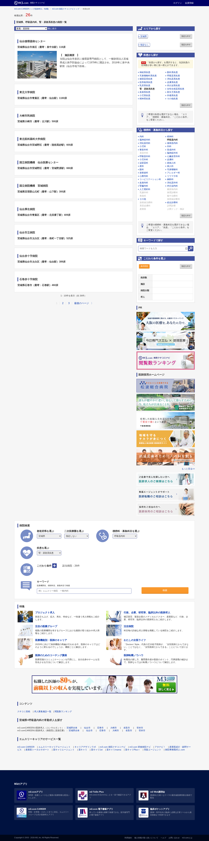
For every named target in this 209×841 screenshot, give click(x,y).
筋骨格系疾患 (146, 82)
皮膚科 (170, 159)
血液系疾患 (145, 92)
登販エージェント (152, 749)
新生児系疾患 (173, 92)
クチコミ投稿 (23, 711)
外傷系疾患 (172, 95)
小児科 (143, 146)
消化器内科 (145, 143)
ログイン (177, 3)
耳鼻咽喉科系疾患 (148, 75)
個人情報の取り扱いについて (146, 838)
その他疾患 (172, 98)
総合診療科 (172, 202)
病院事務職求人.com (175, 749)
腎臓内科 (144, 186)
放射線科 (144, 172)
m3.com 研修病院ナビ (140, 747)
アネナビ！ (160, 747)
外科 (169, 146)
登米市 (140, 727)
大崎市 (113, 727)
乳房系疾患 (145, 85)
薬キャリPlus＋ (132, 749)
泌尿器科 (144, 163)
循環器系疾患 (146, 79)
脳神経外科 (172, 153)
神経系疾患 (145, 72)
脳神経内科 (145, 139)
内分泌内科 (172, 186)
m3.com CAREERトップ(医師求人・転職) (31, 9)
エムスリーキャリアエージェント (54, 747)
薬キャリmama (113, 749)
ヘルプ (163, 838)
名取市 (126, 727)
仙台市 (87, 727)
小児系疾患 (145, 95)
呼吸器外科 (145, 156)
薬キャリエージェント (64, 749)
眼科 (142, 169)
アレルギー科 (173, 172)
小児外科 (144, 159)
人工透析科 (145, 189)
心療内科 (144, 176)
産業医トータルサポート (37, 749)
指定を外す (186, 36)
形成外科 (171, 149)
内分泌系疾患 (173, 85)
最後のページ (81, 303)
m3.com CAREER (25, 747)
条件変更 (144, 266)
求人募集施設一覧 (42, 711)
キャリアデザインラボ (85, 747)
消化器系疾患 (173, 79)
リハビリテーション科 (150, 179)
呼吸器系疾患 (173, 75)
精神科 (170, 136)
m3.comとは (187, 838)
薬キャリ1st (97, 749)
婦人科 (170, 166)
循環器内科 (172, 143)
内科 (142, 136)
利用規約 (128, 838)
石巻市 (100, 727)
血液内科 (144, 182)
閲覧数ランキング (63, 711)
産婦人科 (171, 163)
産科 (142, 166)
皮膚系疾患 (172, 82)
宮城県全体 (72, 727)
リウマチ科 (172, 176)
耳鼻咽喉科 (172, 169)
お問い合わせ (174, 838)
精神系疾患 (145, 98)
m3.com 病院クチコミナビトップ (65, 9)
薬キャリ (82, 749)
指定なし (144, 45)
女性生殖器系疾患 (175, 89)
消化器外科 (172, 182)
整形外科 (144, 149)
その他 (143, 199)
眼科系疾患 (172, 72)
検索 (165, 590)
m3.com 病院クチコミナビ (112, 747)
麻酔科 (170, 179)
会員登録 (189, 3)
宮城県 (143, 36)
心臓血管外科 (173, 156)
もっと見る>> (188, 468)
